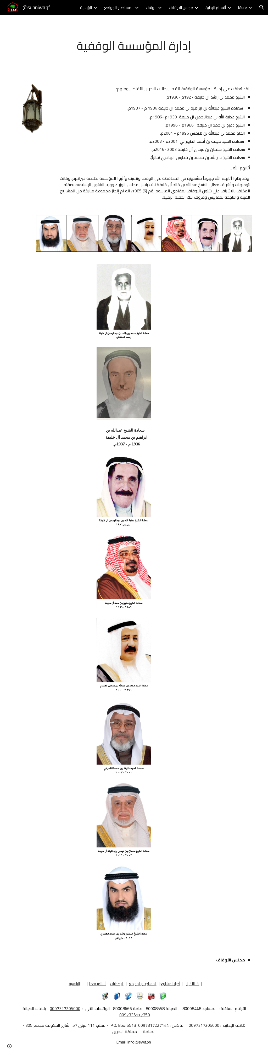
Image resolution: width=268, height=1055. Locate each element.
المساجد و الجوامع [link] (118, 7)
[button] (261, 7)
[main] (134, 46)
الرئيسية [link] (86, 7)
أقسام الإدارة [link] (215, 7)
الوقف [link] (151, 7)
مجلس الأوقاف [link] (181, 7)
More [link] (242, 7)
